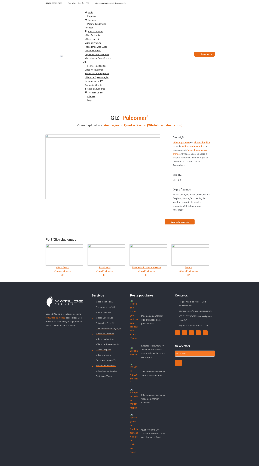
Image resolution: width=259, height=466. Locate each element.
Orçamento (206, 54)
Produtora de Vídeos (55, 318)
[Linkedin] (211, 3)
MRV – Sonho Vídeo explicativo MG (62, 271)
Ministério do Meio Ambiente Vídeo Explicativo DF (146, 271)
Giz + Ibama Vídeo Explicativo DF (104, 271)
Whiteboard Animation (193, 146)
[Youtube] (206, 3)
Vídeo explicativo (181, 142)
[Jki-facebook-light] (217, 3)
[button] (103, 166)
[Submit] (178, 363)
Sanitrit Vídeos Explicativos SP (188, 271)
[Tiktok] (200, 3)
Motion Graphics (202, 142)
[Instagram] (195, 3)
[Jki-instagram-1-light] (184, 332)
